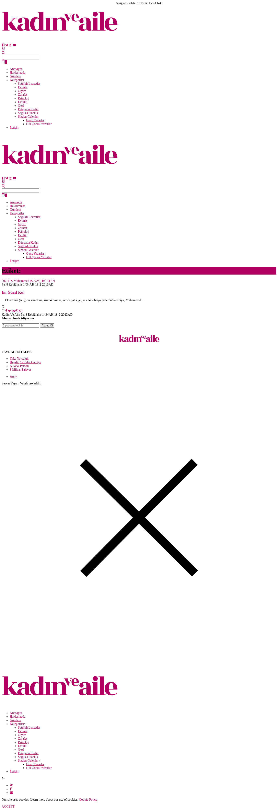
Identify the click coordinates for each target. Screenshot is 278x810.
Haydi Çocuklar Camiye (25, 362)
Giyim (22, 91)
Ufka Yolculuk (19, 358)
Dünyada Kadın (28, 109)
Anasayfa (16, 69)
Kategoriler (17, 80)
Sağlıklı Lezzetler (29, 83)
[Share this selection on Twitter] (11, 785)
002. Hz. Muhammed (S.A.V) (21, 280)
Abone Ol (47, 325)
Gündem (15, 76)
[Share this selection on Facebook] (11, 789)
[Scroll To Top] (3, 778)
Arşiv (13, 376)
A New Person (19, 366)
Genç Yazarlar (35, 120)
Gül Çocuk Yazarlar (38, 124)
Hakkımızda (17, 72)
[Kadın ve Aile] (60, 41)
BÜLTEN (48, 280)
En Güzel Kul (13, 292)
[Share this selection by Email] (11, 792)
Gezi (21, 105)
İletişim (14, 127)
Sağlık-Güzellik (28, 113)
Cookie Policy (88, 799)
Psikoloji (23, 98)
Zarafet (22, 94)
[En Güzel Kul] (3, 307)
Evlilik (22, 102)
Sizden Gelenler (28, 116)
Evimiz (22, 87)
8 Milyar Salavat (20, 369)
